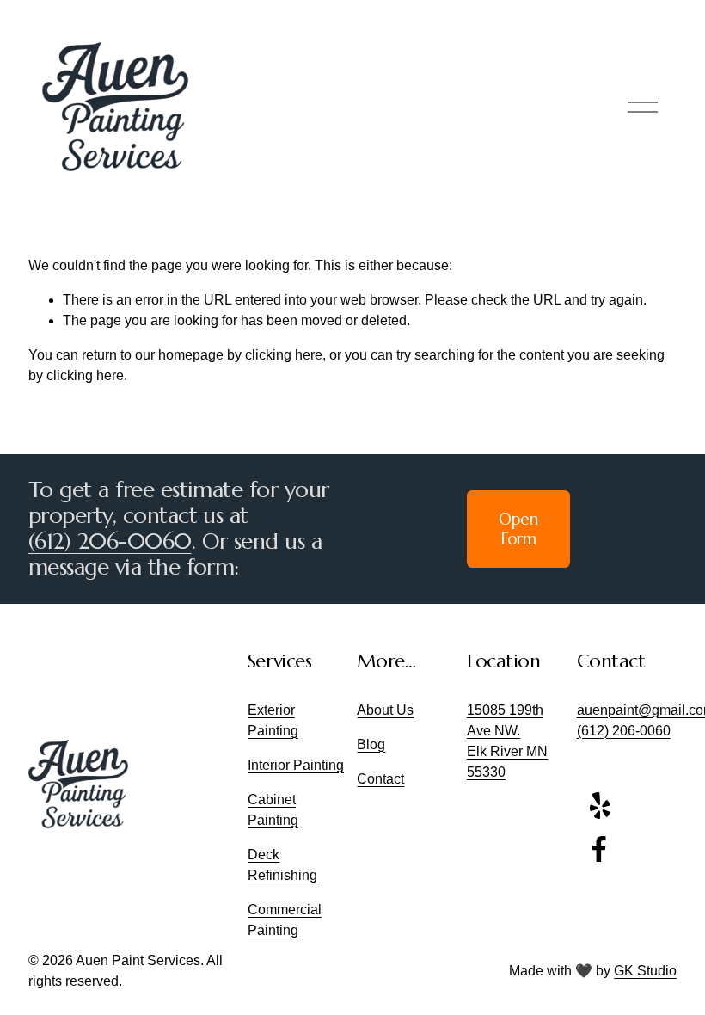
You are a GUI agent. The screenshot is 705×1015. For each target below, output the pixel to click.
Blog (371, 744)
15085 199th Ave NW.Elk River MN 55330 (507, 741)
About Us (385, 710)
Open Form (518, 529)
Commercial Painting (285, 920)
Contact (380, 779)
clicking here (283, 355)
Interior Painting (296, 765)
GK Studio (645, 970)
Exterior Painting (273, 720)
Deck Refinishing (282, 865)
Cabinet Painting (273, 809)
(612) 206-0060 (110, 542)
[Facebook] (599, 849)
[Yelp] (599, 806)
